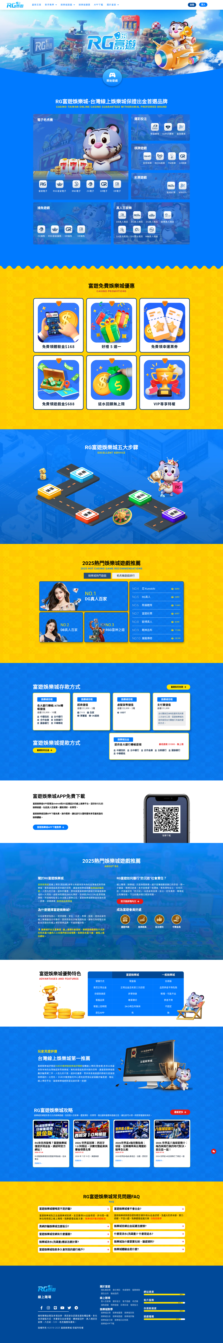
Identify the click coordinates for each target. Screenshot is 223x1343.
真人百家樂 (106, 1301)
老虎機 (135, 1301)
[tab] (97, 576)
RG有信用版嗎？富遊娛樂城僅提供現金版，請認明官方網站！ (51, 1146)
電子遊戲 (126, 1301)
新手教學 (49, 4)
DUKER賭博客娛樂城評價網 (68, 1066)
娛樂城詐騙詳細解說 (95, 1218)
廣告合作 (105, 1293)
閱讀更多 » (38, 1163)
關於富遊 (111, 4)
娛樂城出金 (106, 1316)
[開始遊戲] (112, 75)
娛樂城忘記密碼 (121, 1320)
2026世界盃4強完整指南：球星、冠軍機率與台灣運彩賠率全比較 (130, 1146)
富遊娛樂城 (43, 884)
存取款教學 (156, 1218)
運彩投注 (116, 1301)
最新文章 (36, 4)
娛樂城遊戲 (66, 4)
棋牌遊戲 (114, 1305)
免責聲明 (126, 1290)
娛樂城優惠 (84, 4)
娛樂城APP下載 (107, 1323)
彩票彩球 (124, 1305)
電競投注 (134, 1305)
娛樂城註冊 (106, 1313)
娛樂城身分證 (107, 1320)
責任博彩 (116, 1290)
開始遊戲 (112, 80)
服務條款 (136, 1290)
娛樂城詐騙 (129, 1316)
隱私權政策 (106, 1290)
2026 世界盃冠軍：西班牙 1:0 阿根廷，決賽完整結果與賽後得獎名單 (91, 1146)
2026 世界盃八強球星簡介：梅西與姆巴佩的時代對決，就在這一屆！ (172, 1146)
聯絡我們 (114, 1293)
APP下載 (98, 4)
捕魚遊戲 (105, 1305)
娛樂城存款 (129, 1313)
